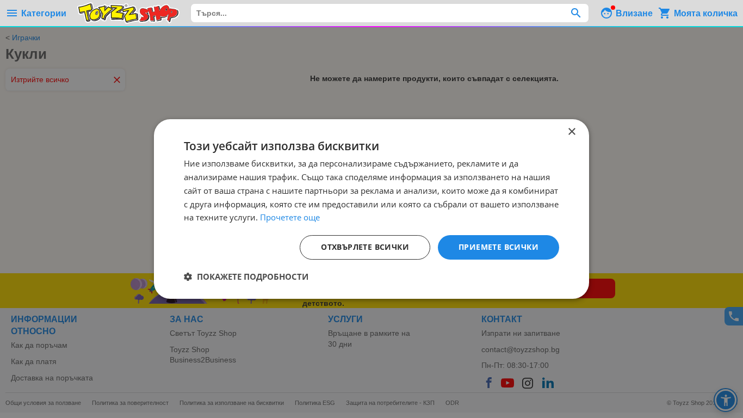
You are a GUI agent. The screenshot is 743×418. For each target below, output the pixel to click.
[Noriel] (128, 13)
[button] (246, 276)
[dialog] (371, 209)
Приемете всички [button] (498, 247)
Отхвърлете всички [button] (365, 247)
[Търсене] (575, 13)
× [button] (571, 132)
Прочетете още (290, 217)
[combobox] (389, 13)
